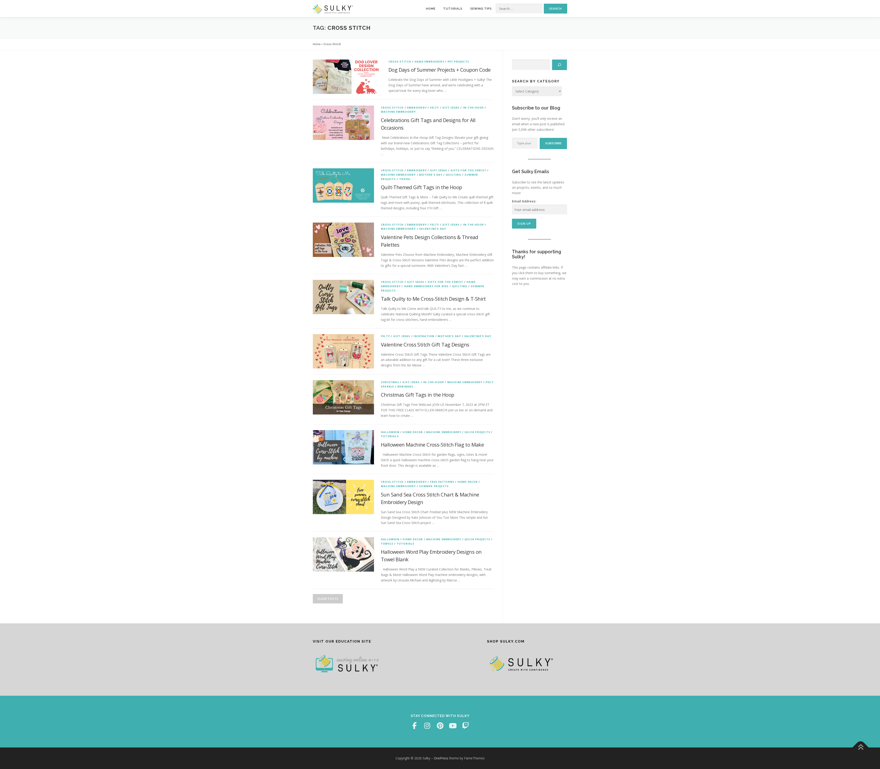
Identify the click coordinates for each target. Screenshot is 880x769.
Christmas (390, 382)
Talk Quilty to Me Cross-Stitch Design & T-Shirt (433, 298)
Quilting (453, 174)
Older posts (327, 599)
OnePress (441, 758)
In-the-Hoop (473, 107)
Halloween (390, 432)
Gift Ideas (450, 107)
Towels (387, 543)
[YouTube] (452, 725)
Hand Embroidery (429, 61)
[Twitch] (465, 725)
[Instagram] (427, 725)
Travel (405, 179)
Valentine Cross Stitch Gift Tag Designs (425, 344)
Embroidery (417, 107)
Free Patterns (442, 481)
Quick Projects (477, 432)
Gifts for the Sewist (468, 170)
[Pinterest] (440, 725)
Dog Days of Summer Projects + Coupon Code (439, 69)
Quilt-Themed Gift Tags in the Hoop (421, 187)
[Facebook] (414, 725)
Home (430, 8)
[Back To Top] (860, 747)
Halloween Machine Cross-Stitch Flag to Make (432, 444)
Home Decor (413, 432)
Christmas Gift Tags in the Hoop (417, 394)
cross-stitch (399, 61)
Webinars (405, 386)
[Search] (559, 65)
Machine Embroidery (398, 111)
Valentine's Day (432, 228)
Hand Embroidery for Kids (426, 286)
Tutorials (452, 8)
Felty (434, 107)
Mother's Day (430, 174)
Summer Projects (434, 486)
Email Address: (524, 201)
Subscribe (553, 143)
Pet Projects (458, 61)
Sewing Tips (481, 8)
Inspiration (424, 336)
